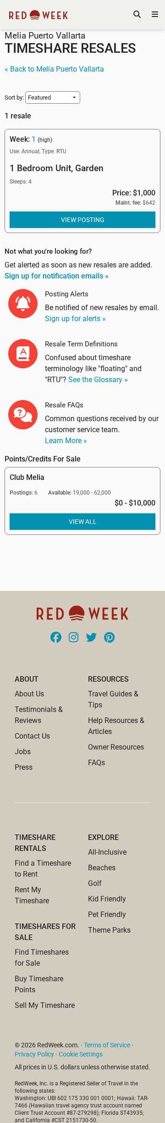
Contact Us (32, 736)
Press (24, 767)
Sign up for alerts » (75, 318)
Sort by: (15, 97)
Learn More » (66, 440)
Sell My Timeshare (45, 1005)
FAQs (96, 762)
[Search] (137, 14)
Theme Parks (109, 930)
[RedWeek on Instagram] (73, 638)
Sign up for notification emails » (57, 276)
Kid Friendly (107, 899)
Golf (95, 883)
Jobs (23, 751)
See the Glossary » (98, 379)
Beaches (102, 867)
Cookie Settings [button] (81, 1054)
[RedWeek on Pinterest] (109, 638)
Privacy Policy (34, 1054)
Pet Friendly (107, 914)
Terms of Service (107, 1045)
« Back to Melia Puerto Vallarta (54, 69)
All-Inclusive (107, 852)
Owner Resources (116, 747)
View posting (82, 219)
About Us (29, 693)
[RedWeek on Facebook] (55, 638)
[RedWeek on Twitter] (91, 638)
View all (83, 521)
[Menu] (155, 14)
